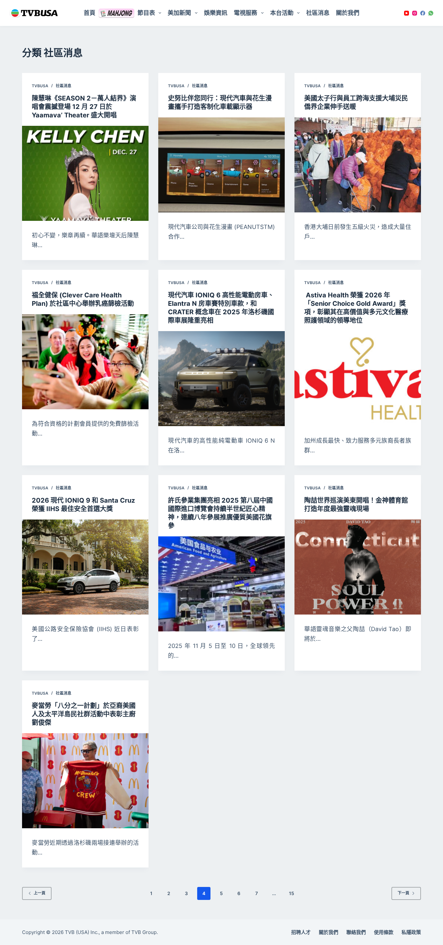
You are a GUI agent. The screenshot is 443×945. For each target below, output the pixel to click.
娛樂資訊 (215, 12)
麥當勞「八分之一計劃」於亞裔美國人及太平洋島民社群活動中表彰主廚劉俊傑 (84, 714)
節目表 (146, 12)
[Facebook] (422, 13)
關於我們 (347, 12)
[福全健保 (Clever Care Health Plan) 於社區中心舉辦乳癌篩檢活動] (85, 361)
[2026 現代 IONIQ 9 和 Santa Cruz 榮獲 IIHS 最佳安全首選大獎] (85, 567)
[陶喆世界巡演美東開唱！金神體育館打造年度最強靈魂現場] (357, 567)
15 (291, 893)
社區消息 (317, 12)
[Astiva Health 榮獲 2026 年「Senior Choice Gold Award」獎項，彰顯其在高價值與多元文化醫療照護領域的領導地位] (357, 378)
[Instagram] (414, 13)
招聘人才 (301, 932)
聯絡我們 (356, 932)
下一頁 (403, 893)
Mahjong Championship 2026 (116, 13)
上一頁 (39, 893)
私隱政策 (411, 932)
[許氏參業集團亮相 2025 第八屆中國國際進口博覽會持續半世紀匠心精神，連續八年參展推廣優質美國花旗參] (221, 583)
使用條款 (383, 932)
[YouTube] (406, 13)
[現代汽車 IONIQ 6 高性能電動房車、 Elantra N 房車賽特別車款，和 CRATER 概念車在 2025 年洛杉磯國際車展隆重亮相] (221, 378)
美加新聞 (179, 12)
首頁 (89, 12)
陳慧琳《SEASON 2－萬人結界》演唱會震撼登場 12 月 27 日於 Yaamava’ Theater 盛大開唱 (84, 106)
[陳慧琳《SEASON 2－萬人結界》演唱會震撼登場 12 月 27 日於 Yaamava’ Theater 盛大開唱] (85, 173)
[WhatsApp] (430, 13)
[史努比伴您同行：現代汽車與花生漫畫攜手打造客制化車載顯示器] (221, 164)
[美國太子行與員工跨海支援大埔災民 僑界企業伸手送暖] (357, 164)
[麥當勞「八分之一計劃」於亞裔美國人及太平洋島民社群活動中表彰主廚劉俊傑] (85, 780)
